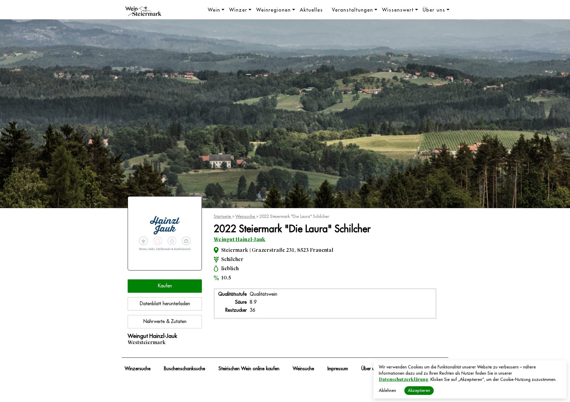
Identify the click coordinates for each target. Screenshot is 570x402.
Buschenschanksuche (184, 368)
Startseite (223, 216)
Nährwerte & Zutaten (164, 321)
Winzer (238, 10)
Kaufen (165, 286)
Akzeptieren (419, 390)
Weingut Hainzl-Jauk (239, 239)
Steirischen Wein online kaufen (248, 368)
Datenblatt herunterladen (165, 303)
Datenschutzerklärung (403, 379)
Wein (214, 10)
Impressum (337, 368)
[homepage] (143, 12)
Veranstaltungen (352, 10)
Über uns (434, 10)
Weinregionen (273, 10)
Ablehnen (387, 390)
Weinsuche (245, 216)
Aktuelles (311, 10)
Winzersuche (138, 368)
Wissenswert (398, 10)
